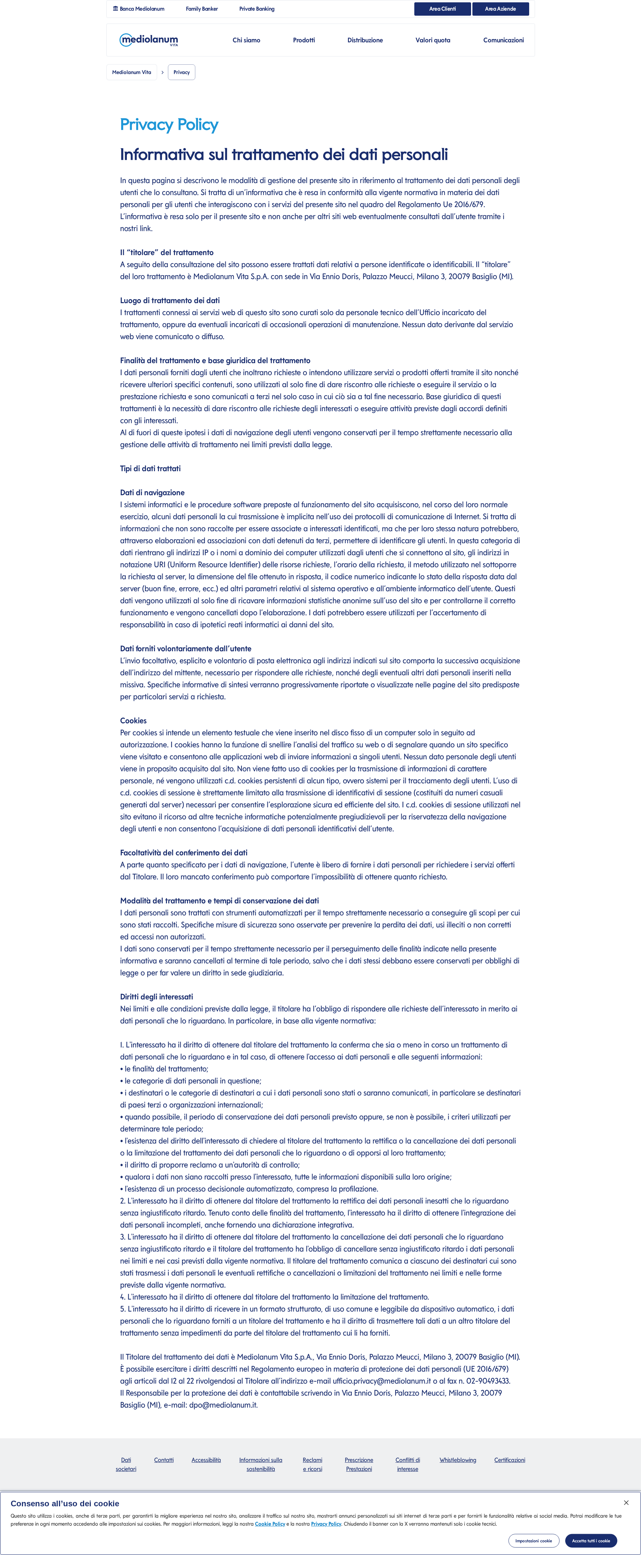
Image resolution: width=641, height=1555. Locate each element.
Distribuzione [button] (365, 40)
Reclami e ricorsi (312, 1464)
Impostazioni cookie (533, 1540)
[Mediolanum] (149, 40)
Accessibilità (206, 1459)
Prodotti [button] (304, 40)
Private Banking (259, 8)
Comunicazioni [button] (503, 40)
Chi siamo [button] (246, 40)
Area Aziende (500, 8)
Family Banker (204, 8)
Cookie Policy (270, 1524)
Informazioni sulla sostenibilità (260, 1464)
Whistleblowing (458, 1459)
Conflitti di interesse (408, 1464)
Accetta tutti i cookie (591, 1540)
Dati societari (126, 1464)
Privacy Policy (326, 1524)
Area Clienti (442, 8)
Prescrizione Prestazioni (359, 1464)
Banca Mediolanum (144, 8)
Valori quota (433, 40)
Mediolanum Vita (131, 72)
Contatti (164, 1459)
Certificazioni (509, 1459)
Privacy (182, 72)
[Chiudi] (626, 1502)
